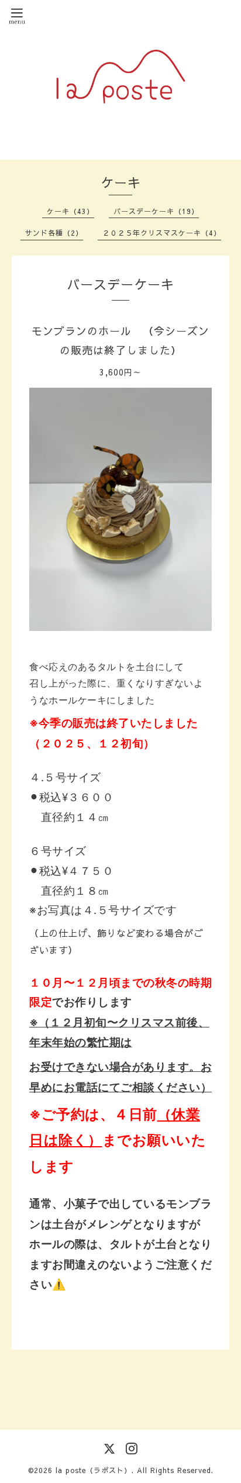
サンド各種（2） (54, 232)
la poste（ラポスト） (94, 1470)
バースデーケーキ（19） (156, 211)
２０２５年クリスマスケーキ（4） (161, 232)
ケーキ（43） (70, 211)
